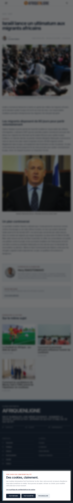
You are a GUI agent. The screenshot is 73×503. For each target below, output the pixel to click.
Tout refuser (13, 496)
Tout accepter (28, 496)
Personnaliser (43, 496)
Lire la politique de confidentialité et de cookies (20, 489)
